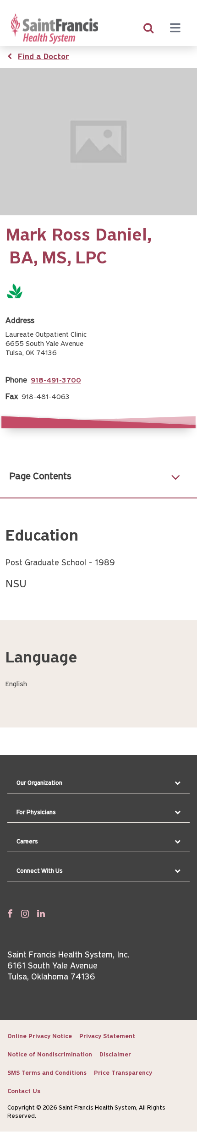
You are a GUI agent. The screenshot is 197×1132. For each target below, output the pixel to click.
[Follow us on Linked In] (41, 913)
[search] (148, 28)
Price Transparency (123, 1073)
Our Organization (39, 783)
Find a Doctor (43, 57)
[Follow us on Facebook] (10, 913)
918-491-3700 (56, 380)
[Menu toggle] (175, 29)
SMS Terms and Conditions (47, 1073)
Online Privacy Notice (39, 1036)
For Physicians (36, 812)
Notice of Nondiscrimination (49, 1054)
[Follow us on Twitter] (25, 913)
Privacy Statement (107, 1036)
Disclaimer (115, 1054)
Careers (27, 841)
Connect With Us (39, 871)
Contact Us (23, 1091)
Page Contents (40, 476)
